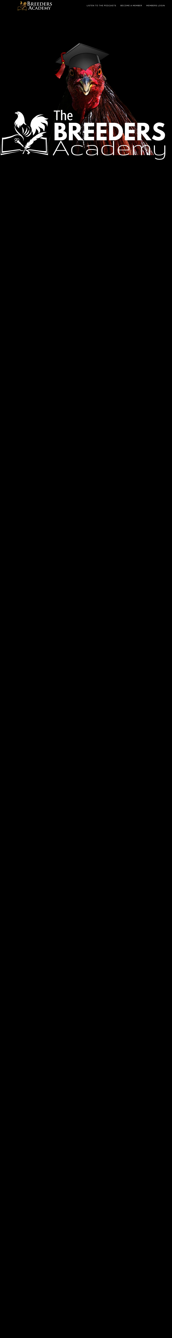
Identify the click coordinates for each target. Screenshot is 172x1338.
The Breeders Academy (35, 6)
